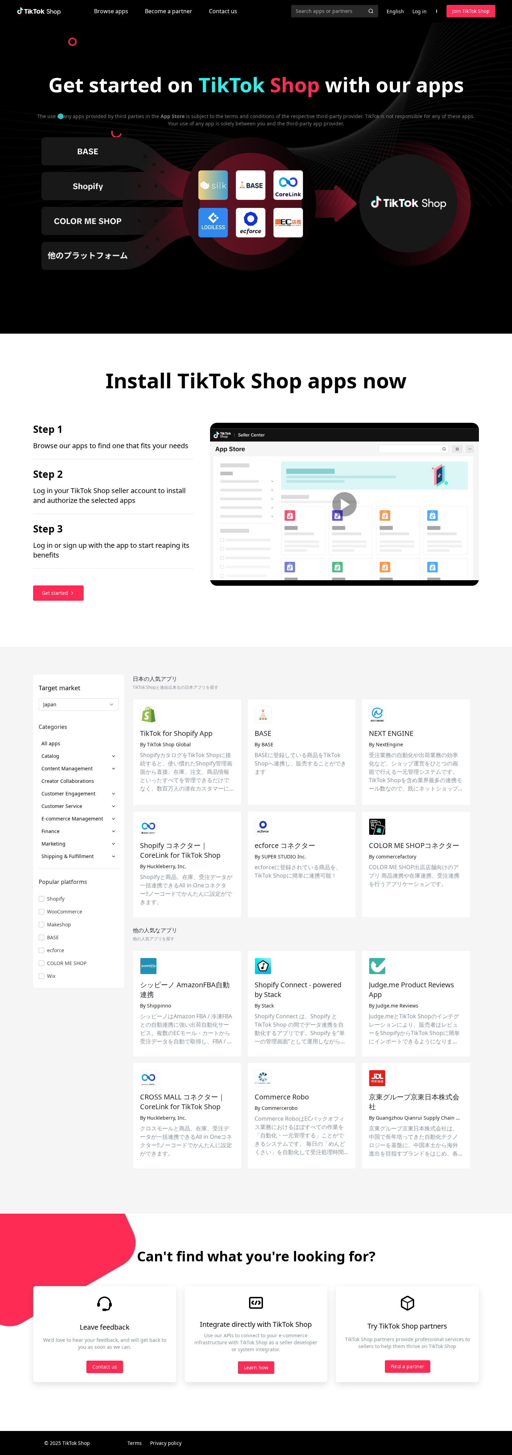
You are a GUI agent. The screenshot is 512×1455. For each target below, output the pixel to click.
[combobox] (79, 704)
